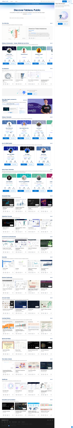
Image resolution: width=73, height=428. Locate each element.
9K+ (12, 408)
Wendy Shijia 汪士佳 (43, 371)
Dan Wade (42, 351)
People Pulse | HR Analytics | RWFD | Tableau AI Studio (33, 289)
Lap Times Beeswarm (45, 350)
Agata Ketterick (30, 209)
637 (34, 231)
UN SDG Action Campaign (44, 412)
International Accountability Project (7, 249)
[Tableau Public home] (5, 1)
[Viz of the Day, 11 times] (26, 133)
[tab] (72, 3)
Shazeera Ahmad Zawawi (6, 310)
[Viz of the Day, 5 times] (41, 57)
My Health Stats (6, 390)
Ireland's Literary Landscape (46, 309)
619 (47, 211)
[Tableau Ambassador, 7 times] (39, 184)
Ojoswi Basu (17, 81)
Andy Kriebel (4, 372)
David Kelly (4, 290)
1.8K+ (25, 327)
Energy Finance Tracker (7, 248)
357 (47, 272)
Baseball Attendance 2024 (33, 350)
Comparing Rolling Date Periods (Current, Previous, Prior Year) (7, 371)
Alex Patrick (17, 290)
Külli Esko (4, 331)
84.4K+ (38, 408)
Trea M (42, 310)
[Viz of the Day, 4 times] (11, 58)
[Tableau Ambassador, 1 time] (37, 57)
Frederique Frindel (30, 81)
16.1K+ (50, 245)
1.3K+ (38, 286)
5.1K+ (12, 347)
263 (34, 313)
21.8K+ (50, 408)
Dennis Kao (4, 209)
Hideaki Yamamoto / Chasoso (19, 311)
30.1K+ (50, 388)
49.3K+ (38, 388)
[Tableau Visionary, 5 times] (46, 157)
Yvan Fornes (30, 413)
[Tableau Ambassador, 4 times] (9, 57)
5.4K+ (12, 77)
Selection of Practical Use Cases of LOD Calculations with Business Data (7, 330)
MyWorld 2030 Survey (45, 411)
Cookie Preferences (4, 425)
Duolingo (17, 268)
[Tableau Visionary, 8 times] (11, 131)
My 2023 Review (44, 370)
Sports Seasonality (6, 350)
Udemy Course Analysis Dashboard (32, 269)
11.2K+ (38, 306)
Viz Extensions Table (19, 80)
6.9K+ (25, 225)
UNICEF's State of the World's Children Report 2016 (33, 412)
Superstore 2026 (44, 288)
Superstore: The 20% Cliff (20, 288)
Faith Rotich (17, 372)
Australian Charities (6, 411)
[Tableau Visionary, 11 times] (7, 185)
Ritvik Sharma (5, 82)
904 (50, 77)
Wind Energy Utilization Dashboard (20, 249)
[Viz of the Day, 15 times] (41, 159)
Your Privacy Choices (13, 425)
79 (47, 333)
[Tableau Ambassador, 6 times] (7, 131)
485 (47, 374)
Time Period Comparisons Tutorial (20, 371)
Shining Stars (30, 309)
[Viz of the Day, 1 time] (40, 185)
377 (21, 272)
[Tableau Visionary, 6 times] (26, 185)
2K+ (34, 374)
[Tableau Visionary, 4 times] (7, 58)
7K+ (50, 306)
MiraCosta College (43, 270)
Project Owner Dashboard (7, 288)
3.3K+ (50, 327)
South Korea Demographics (46, 207)
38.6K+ (38, 245)
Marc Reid (42, 208)
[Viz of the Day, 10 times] (8, 159)
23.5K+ (12, 388)
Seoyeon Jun (30, 310)
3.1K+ (25, 77)
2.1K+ (25, 286)
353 (21, 374)
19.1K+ (12, 245)
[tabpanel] (62, 215)
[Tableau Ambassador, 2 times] (24, 57)
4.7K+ (25, 306)
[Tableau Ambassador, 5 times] (52, 132)
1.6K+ (12, 286)
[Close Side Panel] (70, 3)
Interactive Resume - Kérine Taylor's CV (20, 228)
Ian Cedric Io (17, 413)
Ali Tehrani (17, 269)
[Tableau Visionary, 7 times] (52, 185)
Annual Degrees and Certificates (44, 269)
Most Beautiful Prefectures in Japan (33, 208)
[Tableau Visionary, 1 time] (22, 133)
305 (34, 211)
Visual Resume (31, 227)
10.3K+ (38, 347)
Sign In (69, 1)
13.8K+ (25, 245)
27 (34, 333)
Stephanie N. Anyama (18, 250)
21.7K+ (50, 347)
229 (47, 231)
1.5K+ (38, 77)
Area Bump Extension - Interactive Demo (45, 80)
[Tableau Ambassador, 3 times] (37, 131)
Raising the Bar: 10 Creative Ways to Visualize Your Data (46, 330)
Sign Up (64, 1)
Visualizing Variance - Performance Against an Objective (20, 330)
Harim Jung (29, 249)
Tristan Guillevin (43, 82)
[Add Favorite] (49, 38)
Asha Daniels (4, 269)
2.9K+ (12, 225)
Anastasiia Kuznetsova (19, 351)
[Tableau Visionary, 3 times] (41, 131)
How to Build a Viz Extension (33, 80)
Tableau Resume (6, 227)
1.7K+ (24, 38)
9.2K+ (25, 347)
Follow (6, 63)
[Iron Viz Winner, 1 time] (38, 133)
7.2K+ (12, 306)
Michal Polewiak (43, 290)
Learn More (29, 14)
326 (21, 211)
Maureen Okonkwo (30, 270)
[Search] (41, 1)
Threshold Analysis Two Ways (33, 329)
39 (21, 333)
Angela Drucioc (30, 371)
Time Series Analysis (32, 370)
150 (47, 313)
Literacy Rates (5, 268)
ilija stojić (17, 331)
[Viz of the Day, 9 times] (7, 132)
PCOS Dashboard (19, 390)
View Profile (13, 63)
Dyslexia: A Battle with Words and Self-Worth (46, 391)
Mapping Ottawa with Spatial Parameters (8, 208)
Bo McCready (4, 351)
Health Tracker (31, 390)
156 (21, 231)
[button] (48, 420)
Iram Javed (4, 412)
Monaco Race (18, 350)
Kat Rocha (42, 331)
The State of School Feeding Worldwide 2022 (21, 412)
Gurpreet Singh (43, 250)
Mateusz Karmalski (18, 209)
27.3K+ (25, 388)
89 (21, 313)
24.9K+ (38, 225)
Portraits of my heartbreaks (8, 309)
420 (9, 211)
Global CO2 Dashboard (32, 248)
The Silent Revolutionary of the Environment (20, 310)
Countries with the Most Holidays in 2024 (20, 208)
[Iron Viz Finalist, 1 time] (11, 132)
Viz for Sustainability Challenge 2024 (45, 249)
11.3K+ (25, 408)
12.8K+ (50, 225)
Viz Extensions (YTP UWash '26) (8, 80)
